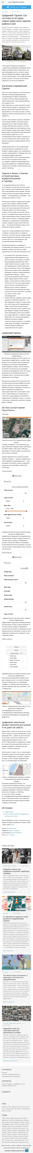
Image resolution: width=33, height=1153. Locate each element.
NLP (15, 1108)
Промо (12, 1138)
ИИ (9, 1106)
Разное (22, 1140)
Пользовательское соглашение (11, 1076)
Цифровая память (15, 1023)
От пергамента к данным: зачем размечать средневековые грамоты (15, 919)
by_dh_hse (24, 1106)
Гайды (22, 1122)
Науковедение (22, 1130)
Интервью (22, 1124)
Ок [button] (26, 1150)
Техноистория (6, 1142)
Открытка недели (12, 1134)
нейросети (5, 1106)
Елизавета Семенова (10, 1060)
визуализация (10, 1108)
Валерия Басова (11, 828)
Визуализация (19, 1120)
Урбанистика (14, 1142)
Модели (9, 1130)
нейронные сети (16, 1106)
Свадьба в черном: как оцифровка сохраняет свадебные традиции (16, 871)
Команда (4, 1072)
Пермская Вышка (7, 1136)
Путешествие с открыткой (12, 1140)
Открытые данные (23, 1134)
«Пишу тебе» (6, 1118)
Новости (9, 1132)
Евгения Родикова (16, 832)
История (5, 11)
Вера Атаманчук (8, 1002)
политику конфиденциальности (14, 1150)
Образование (22, 1132)
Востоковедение (15, 1122)
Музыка (15, 1130)
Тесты (27, 1140)
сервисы (12, 835)
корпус (19, 1108)
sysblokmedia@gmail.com (9, 1085)
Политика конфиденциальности (11, 1074)
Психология (18, 1138)
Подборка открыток (18, 1136)
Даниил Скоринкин (14, 830)
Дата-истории (15, 1124)
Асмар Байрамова (9, 892)
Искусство (6, 866)
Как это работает (7, 1128)
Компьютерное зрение (18, 1128)
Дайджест (7, 1124)
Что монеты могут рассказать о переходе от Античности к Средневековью (15, 977)
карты (7, 835)
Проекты (7, 1138)
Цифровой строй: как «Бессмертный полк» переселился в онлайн (12, 1030)
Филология (22, 1142)
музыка (9, 1110)
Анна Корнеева (8, 950)
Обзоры (15, 1132)
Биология (12, 1120)
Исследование (18, 1126)
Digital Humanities (15, 1118)
